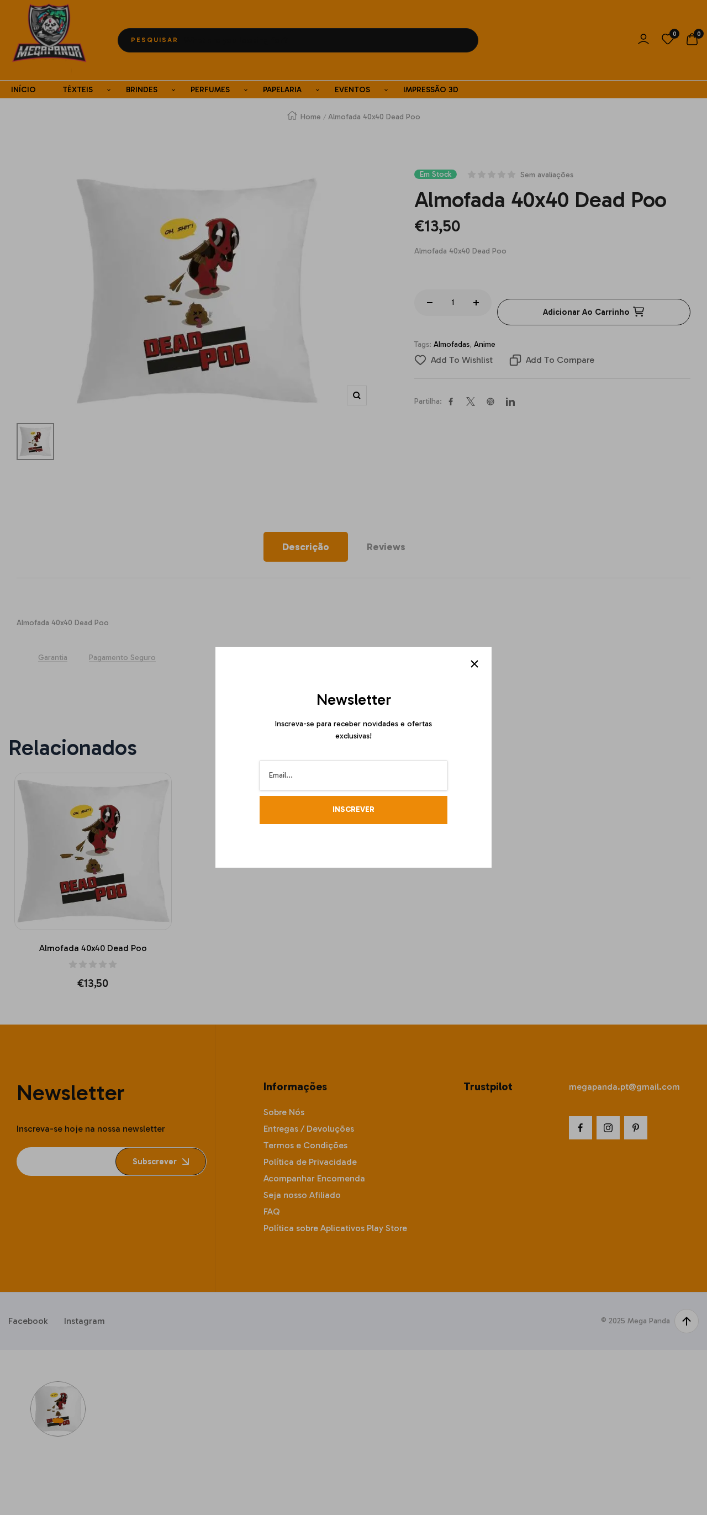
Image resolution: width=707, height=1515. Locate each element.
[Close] (474, 664)
